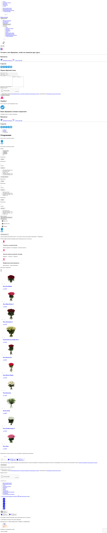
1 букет (2, 159)
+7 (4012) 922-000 (6, 11)
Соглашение (5, 490)
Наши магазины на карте (24, 496)
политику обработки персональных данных (88, 462)
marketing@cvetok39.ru (7, 60)
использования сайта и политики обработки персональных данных (25, 93)
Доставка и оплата (7, 2)
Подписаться (3, 480)
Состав (2, 167)
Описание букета (4, 234)
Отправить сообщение (5, 95)
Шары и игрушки (4, 17)
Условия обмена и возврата (8, 494)
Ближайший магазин (7, 9)
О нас (4, 1)
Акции (4, 488)
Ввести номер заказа (7, 8)
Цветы (4, 489)
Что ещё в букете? (4, 176)
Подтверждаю (3, 464)
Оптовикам (5, 4)
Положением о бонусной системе (53, 93)
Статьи (4, 6)
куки (9, 462)
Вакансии (5, 3)
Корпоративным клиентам (8, 10)
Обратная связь (4, 18)
